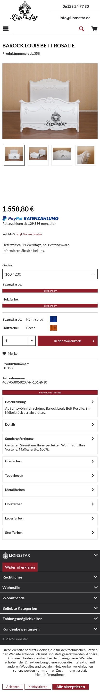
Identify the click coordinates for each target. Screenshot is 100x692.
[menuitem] (6, 29)
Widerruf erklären (20, 567)
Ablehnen (12, 687)
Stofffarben (14, 532)
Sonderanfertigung (19, 438)
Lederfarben (14, 518)
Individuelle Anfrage (50, 392)
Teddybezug (14, 475)
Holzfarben (13, 504)
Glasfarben (13, 461)
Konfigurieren (37, 687)
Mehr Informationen (50, 674)
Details (10, 424)
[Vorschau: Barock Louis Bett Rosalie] (14, 155)
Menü (6, 29)
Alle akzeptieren (70, 686)
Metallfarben (15, 490)
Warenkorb (94, 29)
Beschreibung (15, 402)
